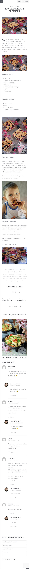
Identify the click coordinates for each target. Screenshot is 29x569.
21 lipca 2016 (14, 368)
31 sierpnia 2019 (15, 440)
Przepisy (16, 6)
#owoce (9, 276)
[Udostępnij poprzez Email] (19, 292)
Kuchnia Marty (15, 384)
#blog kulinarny (8, 269)
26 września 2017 (15, 403)
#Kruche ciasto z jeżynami (9, 274)
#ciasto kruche (21, 269)
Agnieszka (11, 366)
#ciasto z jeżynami (8, 271)
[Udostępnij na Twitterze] (9, 292)
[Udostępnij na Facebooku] (12, 292)
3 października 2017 (19, 422)
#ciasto (15, 269)
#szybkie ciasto (19, 280)
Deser (11, 6)
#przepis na (12, 278)
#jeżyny (16, 271)
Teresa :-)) (11, 401)
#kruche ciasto (22, 271)
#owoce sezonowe (17, 276)
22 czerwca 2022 (15, 505)
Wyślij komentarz (9, 559)
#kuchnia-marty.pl (22, 274)
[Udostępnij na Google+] (15, 292)
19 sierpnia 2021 (18, 490)
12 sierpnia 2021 (15, 460)
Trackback (10, 306)
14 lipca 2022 (17, 519)
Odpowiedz (11, 379)
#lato (4, 276)
